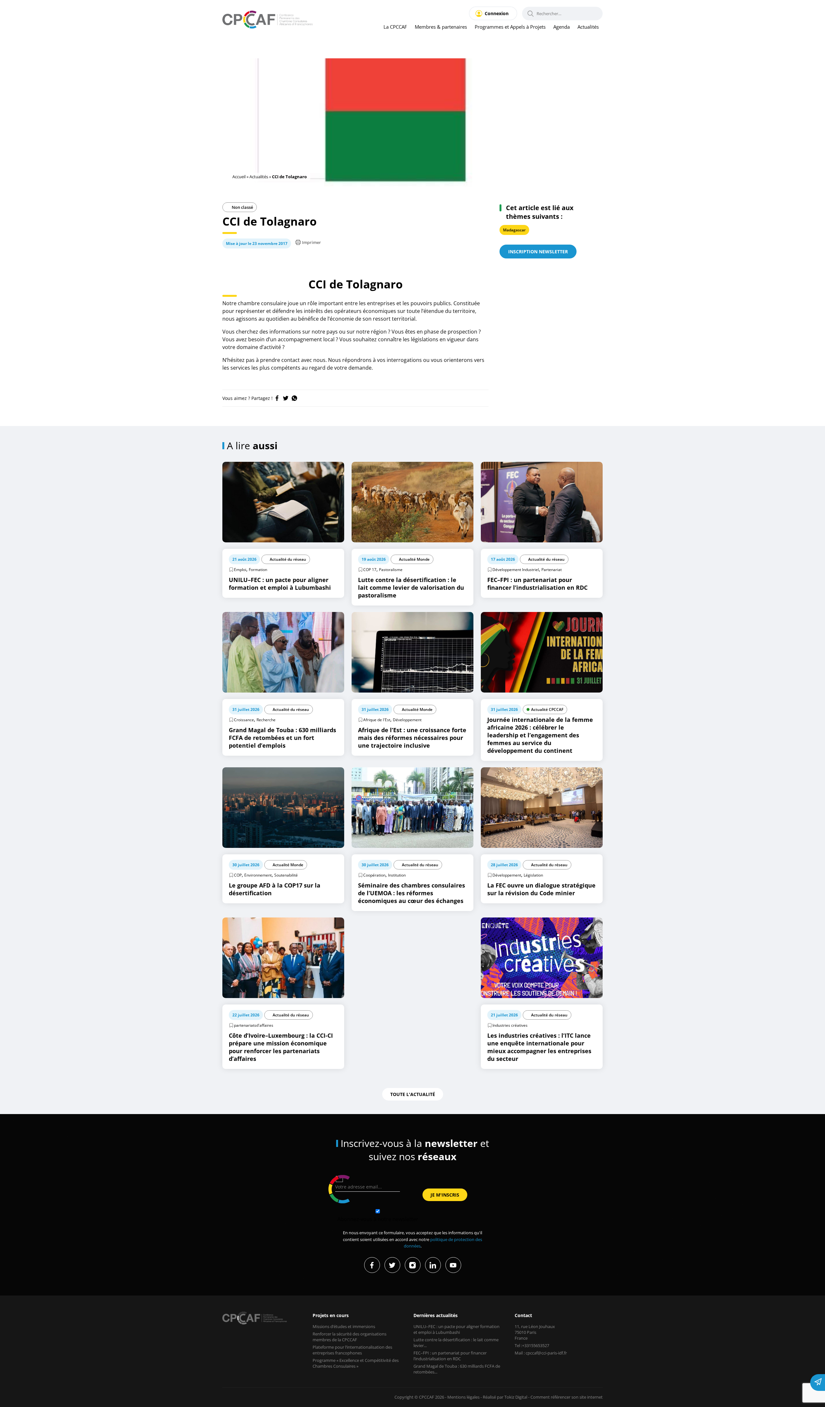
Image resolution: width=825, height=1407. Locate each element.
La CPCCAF (395, 27)
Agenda (561, 27)
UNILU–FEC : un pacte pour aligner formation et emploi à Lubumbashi (456, 1329)
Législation (533, 875)
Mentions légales (463, 1397)
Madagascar (514, 230)
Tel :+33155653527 (532, 1345)
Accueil (239, 177)
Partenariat (551, 569)
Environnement (258, 875)
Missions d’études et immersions (344, 1326)
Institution (397, 875)
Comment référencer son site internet (566, 1397)
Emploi (240, 569)
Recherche (266, 720)
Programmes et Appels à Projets (510, 27)
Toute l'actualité (412, 1094)
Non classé (242, 207)
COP (238, 875)
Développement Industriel (515, 569)
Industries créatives (510, 1025)
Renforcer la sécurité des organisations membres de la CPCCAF (349, 1337)
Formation (258, 569)
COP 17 (369, 569)
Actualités (588, 27)
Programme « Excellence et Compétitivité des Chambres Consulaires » (356, 1363)
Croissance (244, 720)
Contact (523, 1315)
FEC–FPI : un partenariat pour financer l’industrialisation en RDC (450, 1356)
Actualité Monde (414, 559)
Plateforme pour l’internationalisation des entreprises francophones (352, 1350)
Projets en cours (331, 1315)
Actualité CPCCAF (547, 709)
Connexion (497, 13)
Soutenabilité (286, 875)
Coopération (374, 875)
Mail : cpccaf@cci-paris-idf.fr (541, 1353)
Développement (407, 720)
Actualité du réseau (288, 559)
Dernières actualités (435, 1315)
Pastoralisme (391, 569)
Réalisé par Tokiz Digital (505, 1397)
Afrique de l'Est (376, 720)
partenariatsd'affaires (253, 1025)
